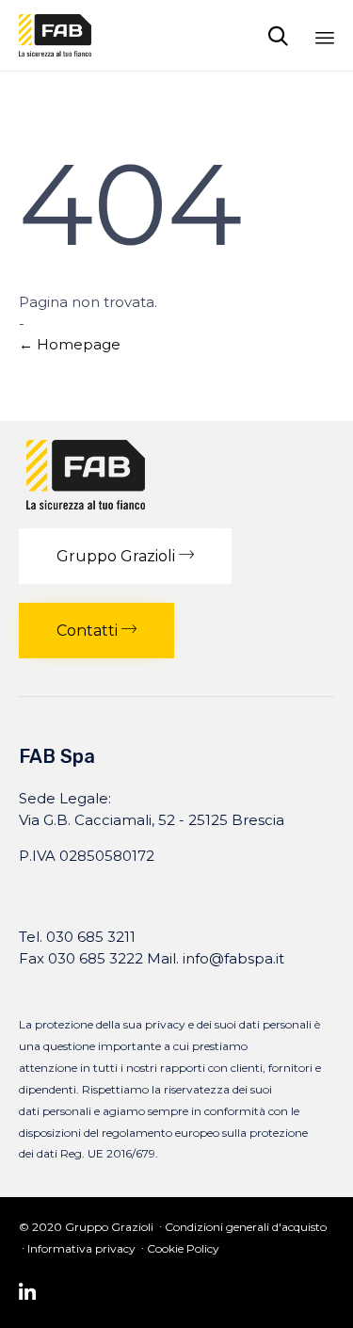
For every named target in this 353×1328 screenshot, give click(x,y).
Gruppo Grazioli (109, 1227)
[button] (125, 556)
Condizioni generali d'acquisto (246, 1227)
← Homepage (69, 344)
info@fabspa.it (233, 958)
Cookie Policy (183, 1248)
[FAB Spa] (55, 35)
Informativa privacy (81, 1248)
